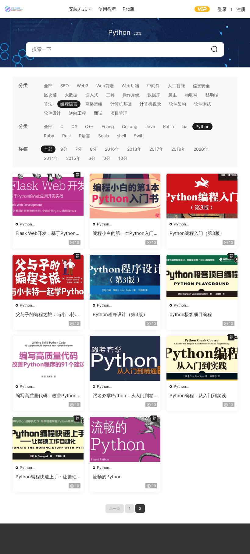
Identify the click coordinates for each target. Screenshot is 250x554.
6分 (91, 158)
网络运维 (93, 103)
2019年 (178, 149)
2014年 (51, 158)
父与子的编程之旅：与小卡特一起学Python (48, 314)
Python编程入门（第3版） (197, 233)
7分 (78, 149)
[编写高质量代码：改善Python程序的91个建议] (48, 358)
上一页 (114, 508)
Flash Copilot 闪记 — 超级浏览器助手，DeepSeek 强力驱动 (14, 9)
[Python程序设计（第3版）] (125, 277)
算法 (48, 103)
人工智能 (176, 85)
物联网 (191, 94)
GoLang (130, 126)
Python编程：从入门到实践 (198, 395)
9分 (63, 149)
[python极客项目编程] (202, 277)
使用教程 (107, 9)
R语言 (84, 135)
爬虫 (172, 94)
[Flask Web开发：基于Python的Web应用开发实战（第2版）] (48, 196)
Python (202, 126)
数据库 (154, 94)
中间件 (153, 85)
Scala (103, 135)
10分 (122, 158)
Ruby (49, 135)
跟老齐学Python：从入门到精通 (123, 396)
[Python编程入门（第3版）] (202, 196)
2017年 (156, 149)
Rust (66, 135)
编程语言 (68, 103)
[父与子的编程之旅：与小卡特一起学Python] (48, 277)
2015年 (73, 158)
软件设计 (52, 113)
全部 (48, 85)
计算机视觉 (150, 103)
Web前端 (105, 85)
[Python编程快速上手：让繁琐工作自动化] (48, 439)
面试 (98, 113)
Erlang (108, 126)
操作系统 (131, 94)
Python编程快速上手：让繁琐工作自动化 (46, 477)
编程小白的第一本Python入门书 (123, 233)
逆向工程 (77, 113)
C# (74, 126)
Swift (139, 135)
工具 (110, 94)
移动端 (211, 94)
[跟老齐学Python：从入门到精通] (125, 358)
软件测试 (202, 103)
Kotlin (168, 126)
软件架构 (177, 103)
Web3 (82, 85)
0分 (106, 158)
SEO (64, 85)
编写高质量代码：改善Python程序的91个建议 (46, 396)
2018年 (134, 149)
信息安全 (201, 85)
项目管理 (118, 113)
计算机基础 (121, 103)
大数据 (71, 94)
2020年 (201, 149)
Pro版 (129, 9)
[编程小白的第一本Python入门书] (125, 196)
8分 (93, 149)
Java (150, 126)
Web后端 (130, 85)
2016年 (112, 149)
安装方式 (78, 9)
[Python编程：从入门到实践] (202, 358)
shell (121, 135)
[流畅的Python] (125, 439)
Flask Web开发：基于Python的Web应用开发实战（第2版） (48, 233)
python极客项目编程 (191, 314)
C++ (89, 126)
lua (185, 126)
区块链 (50, 94)
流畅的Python (107, 477)
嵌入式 (91, 94)
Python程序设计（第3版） (120, 314)
